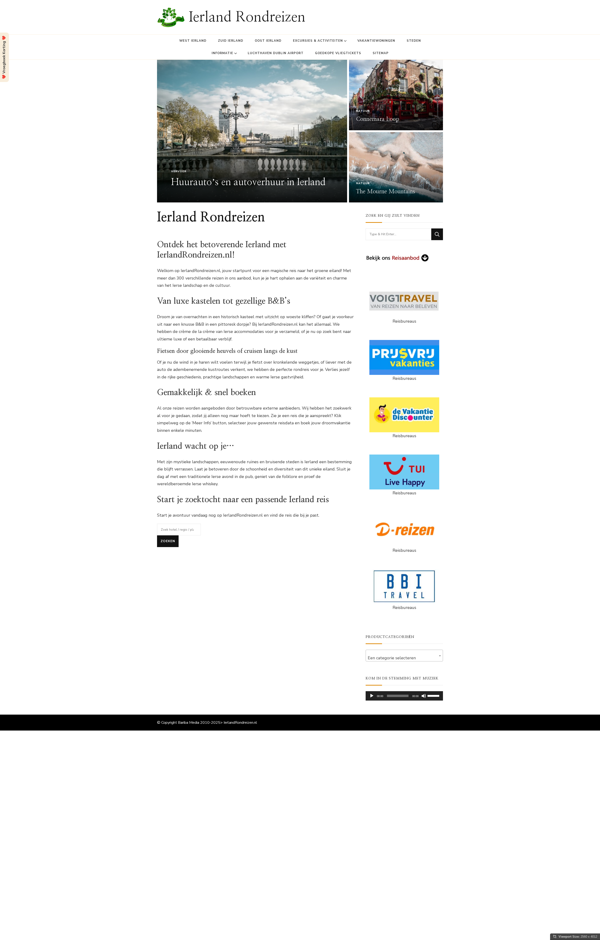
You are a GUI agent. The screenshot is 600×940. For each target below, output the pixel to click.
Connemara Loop (377, 119)
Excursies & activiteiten (318, 41)
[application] (404, 696)
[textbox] (404, 658)
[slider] (434, 695)
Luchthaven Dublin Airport (276, 53)
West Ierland (192, 41)
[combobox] (404, 655)
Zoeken (168, 541)
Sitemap (381, 53)
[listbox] (300, 131)
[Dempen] (423, 696)
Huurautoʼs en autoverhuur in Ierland (248, 182)
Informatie (222, 53)
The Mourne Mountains (385, 191)
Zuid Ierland (230, 41)
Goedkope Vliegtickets (338, 53)
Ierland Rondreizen (247, 17)
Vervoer (178, 171)
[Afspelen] (371, 696)
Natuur (363, 111)
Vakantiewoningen (376, 41)
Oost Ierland (268, 41)
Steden (414, 41)
